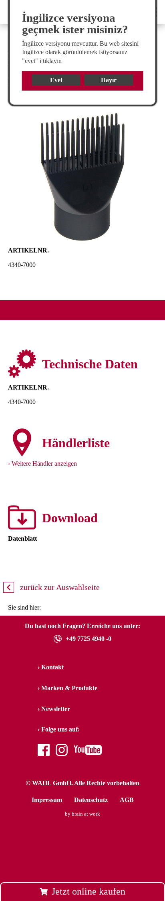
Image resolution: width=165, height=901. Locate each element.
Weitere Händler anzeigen (44, 463)
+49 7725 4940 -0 (88, 638)
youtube (84, 750)
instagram (62, 750)
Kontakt (52, 667)
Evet (56, 80)
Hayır (109, 80)
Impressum (47, 799)
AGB (127, 799)
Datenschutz (91, 799)
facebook (44, 750)
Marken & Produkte (69, 688)
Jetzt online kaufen (88, 891)
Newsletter (55, 708)
